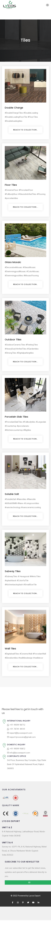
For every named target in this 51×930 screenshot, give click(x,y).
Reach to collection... (25, 207)
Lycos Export (34, 895)
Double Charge (14, 107)
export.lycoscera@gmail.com (22, 737)
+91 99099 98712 (17, 725)
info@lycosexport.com (19, 753)
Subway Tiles (13, 571)
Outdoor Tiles (13, 339)
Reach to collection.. (25, 130)
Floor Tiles (11, 185)
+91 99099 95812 (17, 748)
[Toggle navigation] (47, 5)
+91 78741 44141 (17, 729)
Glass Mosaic (13, 262)
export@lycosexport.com (20, 733)
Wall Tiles (10, 648)
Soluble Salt (12, 494)
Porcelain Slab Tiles (16, 416)
